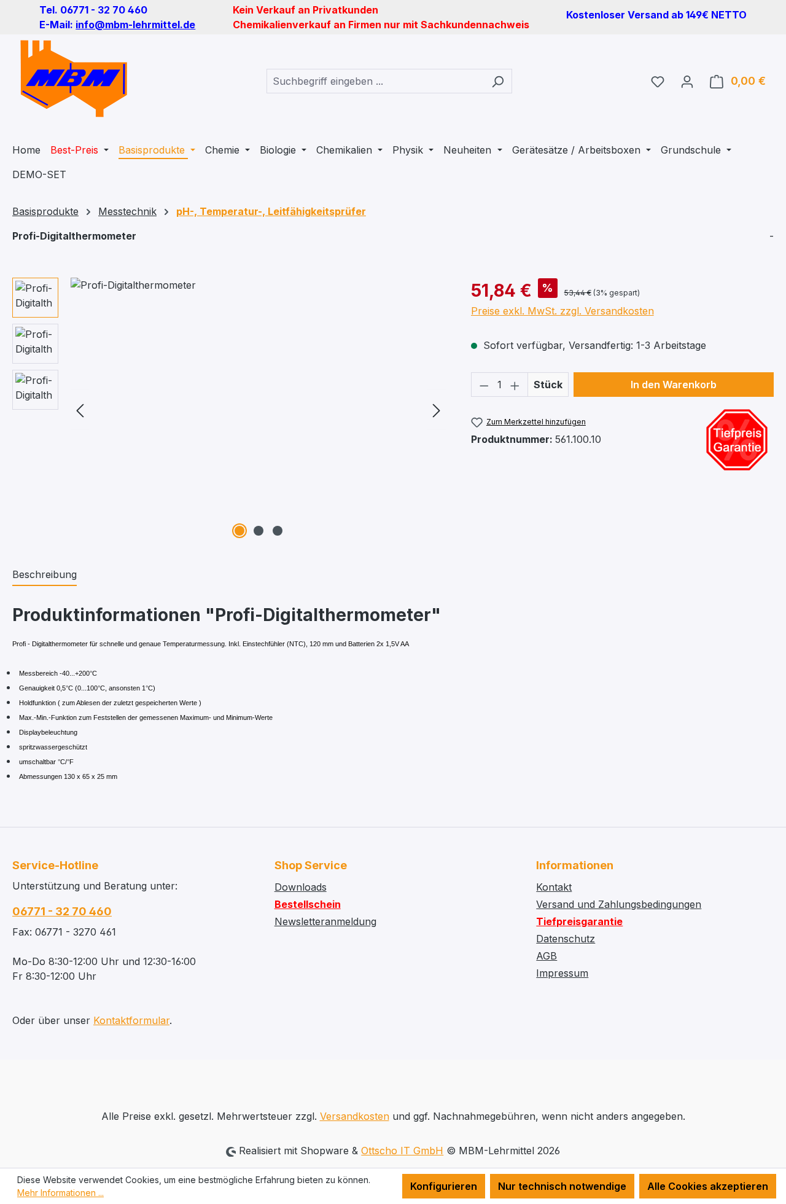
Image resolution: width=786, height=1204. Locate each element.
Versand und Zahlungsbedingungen (618, 904)
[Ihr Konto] (687, 81)
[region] (229, 410)
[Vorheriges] (80, 410)
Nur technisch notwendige (562, 1186)
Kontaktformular (131, 1020)
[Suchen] (497, 81)
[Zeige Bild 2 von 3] (258, 531)
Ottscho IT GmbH (402, 1150)
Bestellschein (307, 904)
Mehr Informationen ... (60, 1192)
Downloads (300, 887)
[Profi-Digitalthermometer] (258, 410)
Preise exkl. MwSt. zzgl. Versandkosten (562, 311)
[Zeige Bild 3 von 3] (277, 531)
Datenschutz (565, 938)
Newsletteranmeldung (325, 921)
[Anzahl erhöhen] (515, 384)
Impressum (562, 973)
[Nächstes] (436, 410)
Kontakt (554, 887)
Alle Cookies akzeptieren (707, 1186)
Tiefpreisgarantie (579, 921)
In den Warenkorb (674, 384)
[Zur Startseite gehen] (73, 78)
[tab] (44, 575)
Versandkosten (354, 1116)
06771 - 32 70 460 (62, 911)
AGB (546, 956)
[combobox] (375, 81)
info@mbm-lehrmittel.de (135, 24)
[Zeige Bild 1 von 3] (239, 531)
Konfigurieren (443, 1186)
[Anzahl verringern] (484, 384)
